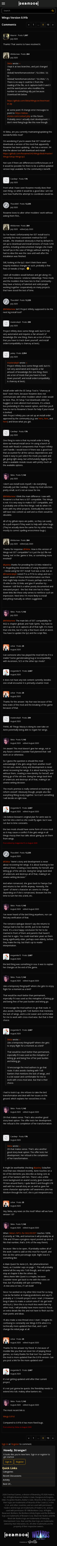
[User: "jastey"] (6, 355)
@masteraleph (10, 574)
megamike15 (15, 671)
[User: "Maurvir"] (6, 37)
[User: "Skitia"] (6, 476)
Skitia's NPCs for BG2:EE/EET (23, 1233)
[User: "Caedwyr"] (6, 180)
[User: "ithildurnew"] (6, 55)
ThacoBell (14, 204)
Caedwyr (14, 179)
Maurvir (13, 35)
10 (48, 24)
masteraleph (15, 322)
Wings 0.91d (8, 1416)
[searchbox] (28, 10)
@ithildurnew (9, 309)
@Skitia (26, 549)
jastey (12, 353)
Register (15, 1444)
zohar (12, 646)
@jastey (7, 564)
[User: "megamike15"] (6, 672)
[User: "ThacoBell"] (6, 205)
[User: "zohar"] (6, 647)
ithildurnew (15, 54)
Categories (8, 1471)
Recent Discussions (12, 1475)
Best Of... (7, 1484)
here (41, 418)
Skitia (9, 63)
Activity (6, 1479)
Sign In (5, 1444)
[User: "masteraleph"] (6, 323)
